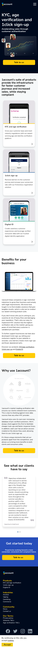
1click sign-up (7, 349)
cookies (11, 640)
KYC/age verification (26, 347)
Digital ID (19, 349)
